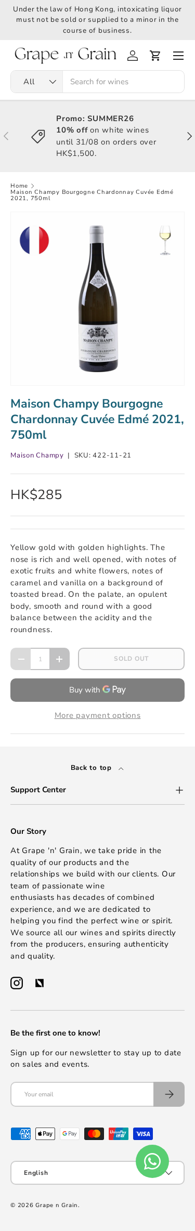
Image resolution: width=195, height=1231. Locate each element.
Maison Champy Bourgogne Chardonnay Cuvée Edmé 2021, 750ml (92, 195)
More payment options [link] (98, 715)
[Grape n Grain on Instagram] (16, 983)
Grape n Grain (56, 1205)
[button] (155, 55)
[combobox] (97, 82)
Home (19, 186)
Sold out (131, 658)
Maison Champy (37, 455)
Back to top (92, 767)
